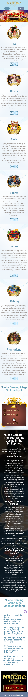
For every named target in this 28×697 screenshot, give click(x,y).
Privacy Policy (7, 695)
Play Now (14, 64)
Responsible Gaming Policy (17, 695)
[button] (2, 2)
